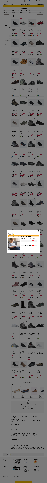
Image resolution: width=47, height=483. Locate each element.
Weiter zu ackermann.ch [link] (28, 245)
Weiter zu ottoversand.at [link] (28, 240)
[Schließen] (38, 231)
